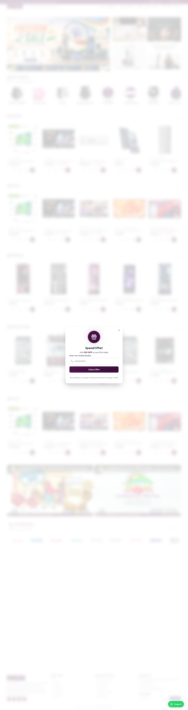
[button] (55, 68)
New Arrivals (58, 688)
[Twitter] (14, 699)
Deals (155, 6)
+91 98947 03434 (148, 685)
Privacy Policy (102, 688)
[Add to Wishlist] (20, 170)
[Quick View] (26, 170)
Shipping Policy (103, 684)
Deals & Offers (58, 692)
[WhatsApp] (13, 170)
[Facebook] (9, 699)
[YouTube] (24, 699)
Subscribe (175, 698)
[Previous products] (171, 117)
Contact (148, 6)
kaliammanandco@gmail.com (153, 689)
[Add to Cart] (32, 170)
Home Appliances (127, 6)
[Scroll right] (178, 79)
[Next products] (178, 117)
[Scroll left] (171, 79)
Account (177, 6)
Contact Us (57, 696)
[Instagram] (19, 699)
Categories (57, 684)
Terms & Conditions (104, 692)
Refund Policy (102, 696)
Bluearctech (104, 707)
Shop (103, 6)
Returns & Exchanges (105, 680)
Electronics (111, 6)
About (140, 6)
